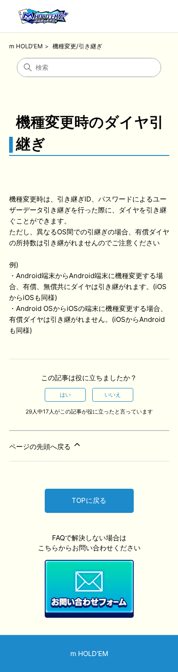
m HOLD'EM (26, 46)
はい (65, 394)
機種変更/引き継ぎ (77, 46)
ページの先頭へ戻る (41, 446)
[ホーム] (43, 16)
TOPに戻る (89, 500)
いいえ (113, 394)
